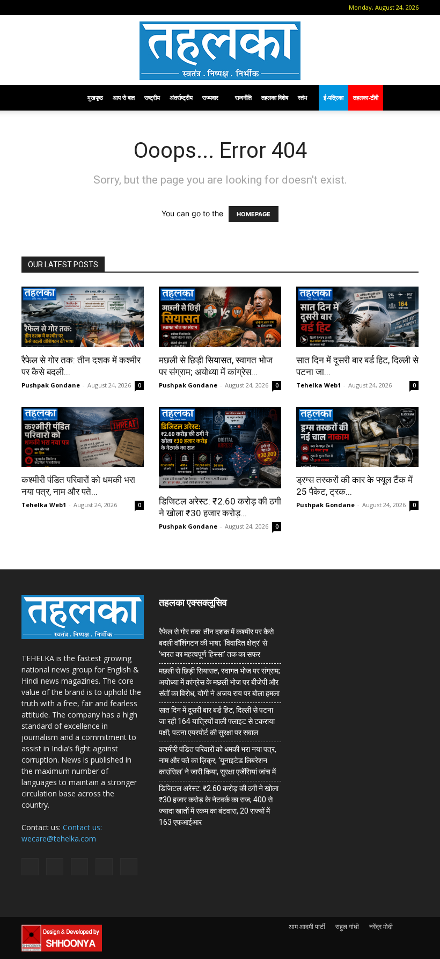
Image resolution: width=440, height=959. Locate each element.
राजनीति (243, 97)
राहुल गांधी (347, 926)
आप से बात (124, 97)
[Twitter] (99, 7)
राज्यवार (210, 97)
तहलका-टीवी (365, 97)
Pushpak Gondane (50, 385)
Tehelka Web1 (318, 385)
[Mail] (63, 7)
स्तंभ (302, 97)
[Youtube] (116, 7)
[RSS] (81, 7)
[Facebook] (46, 7)
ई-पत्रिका (333, 97)
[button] (29, 7)
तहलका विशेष (274, 97)
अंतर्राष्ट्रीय (181, 97)
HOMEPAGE (253, 214)
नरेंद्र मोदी (381, 926)
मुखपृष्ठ (95, 97)
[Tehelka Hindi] (220, 50)
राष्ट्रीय (152, 97)
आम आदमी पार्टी (307, 926)
